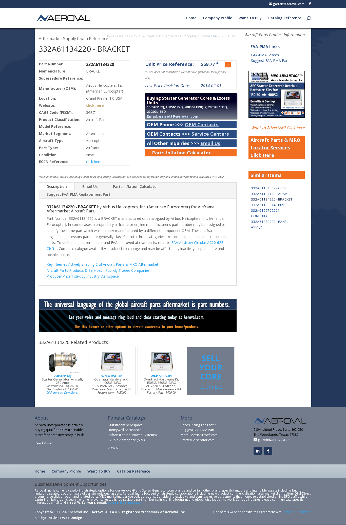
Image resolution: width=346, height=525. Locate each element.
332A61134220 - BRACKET (218, 36)
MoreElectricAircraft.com (199, 434)
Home (191, 18)
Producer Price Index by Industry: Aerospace (83, 276)
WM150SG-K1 (161, 376)
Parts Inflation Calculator (181, 152)
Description (57, 186)
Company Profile (217, 18)
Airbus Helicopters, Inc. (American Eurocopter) (164, 36)
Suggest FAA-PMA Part (270, 60)
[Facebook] (268, 451)
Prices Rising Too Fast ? (198, 425)
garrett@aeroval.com (124, 502)
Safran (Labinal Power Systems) (132, 434)
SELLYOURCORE (210, 371)
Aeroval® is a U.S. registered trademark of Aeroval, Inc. (139, 512)
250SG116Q (62, 376)
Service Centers (210, 134)
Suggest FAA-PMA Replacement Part (78, 194)
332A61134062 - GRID (268, 188)
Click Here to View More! (62, 392)
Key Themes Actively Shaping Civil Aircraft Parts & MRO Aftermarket (102, 264)
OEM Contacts (202, 124)
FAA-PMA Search (265, 54)
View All (113, 448)
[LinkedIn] (258, 451)
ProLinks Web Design (64, 517)
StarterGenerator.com (198, 440)
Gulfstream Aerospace (125, 425)
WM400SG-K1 (112, 376)
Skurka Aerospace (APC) (126, 440)
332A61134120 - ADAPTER (272, 193)
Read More (43, 443)
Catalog (122, 36)
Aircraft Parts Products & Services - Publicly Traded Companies (98, 270)
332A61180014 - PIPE (268, 205)
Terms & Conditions (296, 512)
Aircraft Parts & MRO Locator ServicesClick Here (275, 147)
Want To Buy (250, 18)
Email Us (210, 143)
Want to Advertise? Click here (278, 128)
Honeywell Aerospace (124, 429)
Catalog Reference (284, 18)
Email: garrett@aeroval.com (172, 116)
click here (95, 105)
